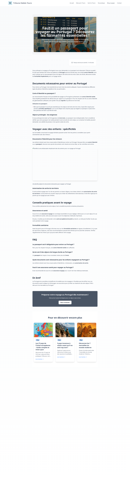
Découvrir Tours (80, 3)
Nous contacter (65, 302)
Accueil (72, 3)
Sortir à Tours (91, 3)
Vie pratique (101, 3)
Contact (119, 3)
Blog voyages (111, 3)
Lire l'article (39, 359)
